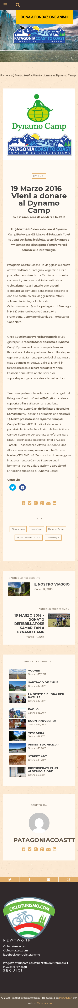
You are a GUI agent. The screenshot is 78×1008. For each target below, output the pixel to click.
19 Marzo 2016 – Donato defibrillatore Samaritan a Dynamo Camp (29, 624)
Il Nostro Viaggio (52, 584)
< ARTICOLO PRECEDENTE (24, 578)
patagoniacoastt (28, 217)
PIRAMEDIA (65, 997)
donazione (36, 529)
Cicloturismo (18, 529)
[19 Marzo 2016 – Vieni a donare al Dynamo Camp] (29, 503)
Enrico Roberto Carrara (29, 537)
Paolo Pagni (53, 537)
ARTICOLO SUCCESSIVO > (54, 609)
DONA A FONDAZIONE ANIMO (44, 17)
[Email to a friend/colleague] (48, 503)
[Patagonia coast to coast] (39, 34)
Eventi (39, 176)
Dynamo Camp (56, 529)
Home (4, 75)
